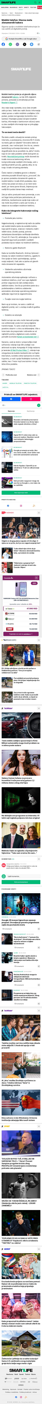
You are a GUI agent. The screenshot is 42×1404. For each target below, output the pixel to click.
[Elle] (16, 1382)
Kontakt (20, 1389)
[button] (38, 33)
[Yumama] (33, 1378)
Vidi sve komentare (21, 882)
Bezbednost (19, 13)
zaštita (5, 387)
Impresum (13, 1389)
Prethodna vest (11, 375)
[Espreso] (20, 1385)
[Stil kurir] (29, 1382)
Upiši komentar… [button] (14, 876)
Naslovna (4, 13)
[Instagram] (30, 399)
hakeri (4, 383)
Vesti (11, 13)
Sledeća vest (31, 375)
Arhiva (35, 1392)
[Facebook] (11, 399)
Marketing (6, 1389)
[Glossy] (35, 1382)
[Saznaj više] (38, 512)
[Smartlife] (8, 2)
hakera (15, 97)
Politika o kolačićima (11, 1392)
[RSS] (33, 505)
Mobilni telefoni (16, 383)
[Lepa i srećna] (24, 1378)
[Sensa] (22, 1382)
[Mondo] (8, 1378)
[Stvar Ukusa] (7, 1382)
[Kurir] (16, 1378)
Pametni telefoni (30, 383)
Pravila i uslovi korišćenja (32, 1389)
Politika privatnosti (25, 1392)
